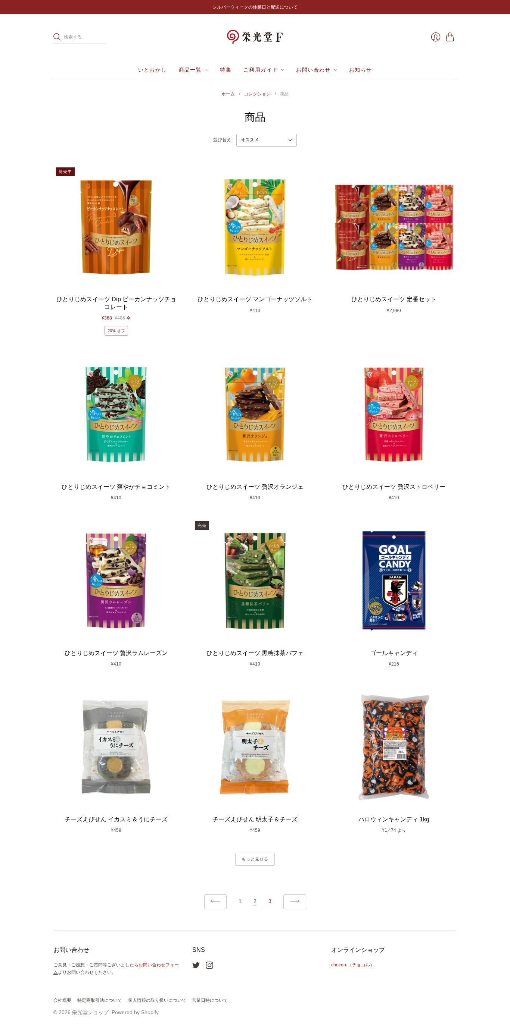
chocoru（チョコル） (352, 965)
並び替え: (222, 139)
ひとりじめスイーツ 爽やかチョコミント (116, 487)
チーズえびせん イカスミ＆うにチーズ (116, 819)
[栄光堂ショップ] (255, 37)
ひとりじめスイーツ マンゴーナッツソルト (255, 299)
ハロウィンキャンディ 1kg (393, 819)
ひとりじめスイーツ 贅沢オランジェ (255, 487)
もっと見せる (255, 859)
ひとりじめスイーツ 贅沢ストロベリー (393, 487)
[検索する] (57, 37)
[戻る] (215, 901)
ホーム (228, 94)
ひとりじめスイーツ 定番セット (393, 299)
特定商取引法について (99, 1000)
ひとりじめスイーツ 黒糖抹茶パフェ (255, 653)
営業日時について (210, 1000)
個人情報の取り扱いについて (157, 1000)
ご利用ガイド (260, 70)
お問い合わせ (313, 70)
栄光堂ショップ (90, 1012)
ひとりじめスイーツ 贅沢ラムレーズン (116, 653)
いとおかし (152, 70)
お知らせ (360, 70)
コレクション (257, 94)
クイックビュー (116, 281)
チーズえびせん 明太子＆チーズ (255, 819)
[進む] (294, 901)
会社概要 (62, 1000)
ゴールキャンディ (394, 653)
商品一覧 (190, 70)
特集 (225, 70)
